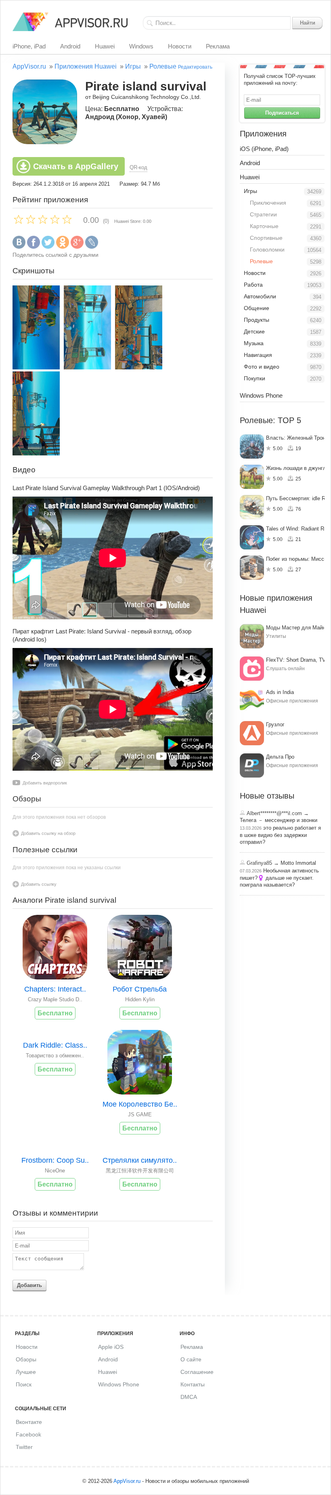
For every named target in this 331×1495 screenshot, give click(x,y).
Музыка (254, 343)
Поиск (23, 1384)
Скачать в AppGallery (75, 166)
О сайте (190, 1359)
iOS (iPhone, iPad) (264, 148)
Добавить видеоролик (45, 782)
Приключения (268, 202)
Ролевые (162, 66)
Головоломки (267, 249)
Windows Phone (261, 395)
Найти (307, 23)
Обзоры (26, 1359)
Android (70, 46)
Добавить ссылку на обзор (48, 833)
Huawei (105, 46)
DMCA (188, 1397)
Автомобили (260, 296)
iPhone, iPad (29, 46)
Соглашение (197, 1372)
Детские (254, 331)
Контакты (192, 1384)
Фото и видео (261, 366)
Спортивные (266, 238)
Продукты (256, 320)
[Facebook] (33, 247)
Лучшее (26, 1372)
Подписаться (282, 113)
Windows (141, 46)
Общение (256, 308)
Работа (253, 284)
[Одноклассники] (62, 247)
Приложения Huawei (85, 66)
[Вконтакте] (19, 247)
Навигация (258, 355)
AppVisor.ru (29, 66)
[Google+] (77, 247)
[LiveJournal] (91, 247)
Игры (133, 66)
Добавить (29, 1285)
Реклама (218, 46)
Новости (179, 46)
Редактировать (195, 67)
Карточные (264, 226)
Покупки (254, 378)
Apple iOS (111, 1347)
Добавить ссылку (39, 884)
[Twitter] (48, 247)
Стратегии (263, 214)
